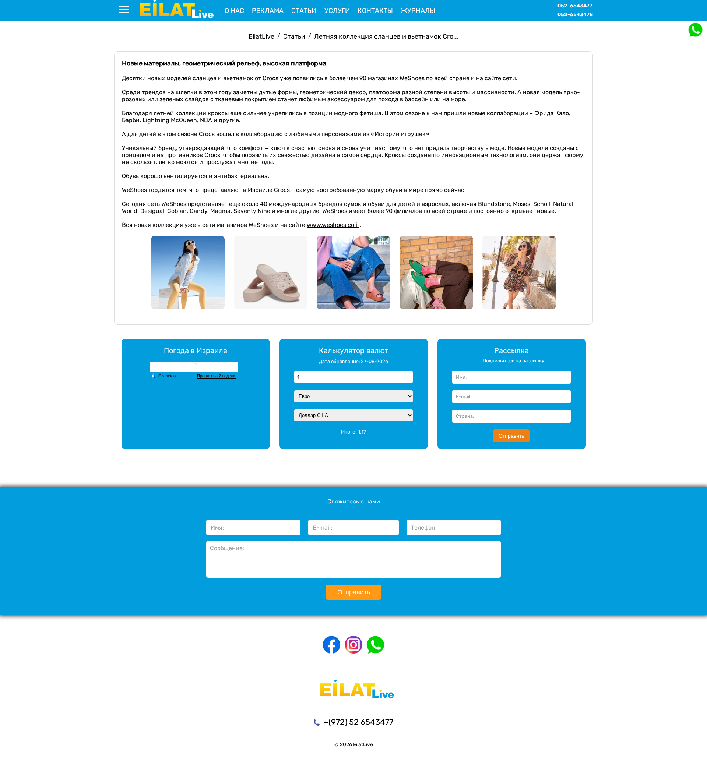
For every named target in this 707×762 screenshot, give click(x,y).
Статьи (303, 11)
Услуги (337, 11)
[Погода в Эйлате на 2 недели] (216, 376)
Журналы (418, 11)
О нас (234, 11)
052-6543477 (574, 6)
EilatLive (261, 36)
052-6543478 (575, 14)
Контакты (375, 11)
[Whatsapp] (375, 644)
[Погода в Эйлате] (193, 367)
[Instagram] (353, 644)
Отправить (511, 436)
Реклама (268, 11)
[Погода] (163, 376)
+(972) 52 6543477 (358, 722)
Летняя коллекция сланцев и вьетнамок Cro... (386, 36)
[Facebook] (331, 644)
